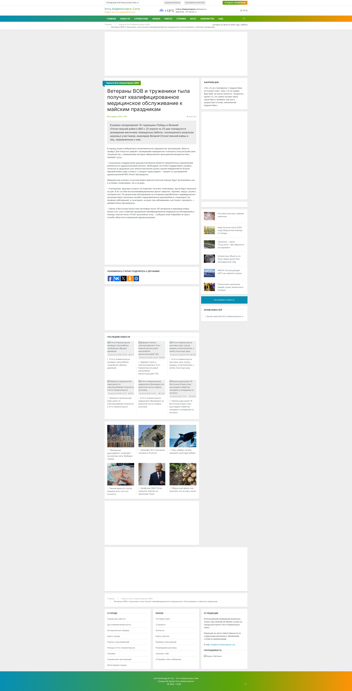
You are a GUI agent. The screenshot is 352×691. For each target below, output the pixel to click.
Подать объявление (235, 3)
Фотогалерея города (117, 665)
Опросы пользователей (118, 642)
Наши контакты (172, 3)
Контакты (160, 630)
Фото (193, 18)
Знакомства (207, 18)
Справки (181, 18)
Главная (111, 18)
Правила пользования (166, 642)
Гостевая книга (163, 619)
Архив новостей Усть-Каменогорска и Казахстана (226, 316)
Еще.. (221, 18)
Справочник (141, 18)
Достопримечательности (119, 624)
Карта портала (162, 636)
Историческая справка (118, 630)
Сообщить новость (225, 300)
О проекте (160, 624)
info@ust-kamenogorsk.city (223, 644)
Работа (168, 18)
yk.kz (119, 157)
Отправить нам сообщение (168, 659)
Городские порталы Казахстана (121, 3)
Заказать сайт (162, 653)
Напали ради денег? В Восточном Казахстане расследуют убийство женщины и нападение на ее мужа (181, 407)
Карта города (113, 636)
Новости (125, 18)
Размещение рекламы (166, 648)
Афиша (156, 18)
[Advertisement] (176, 54)
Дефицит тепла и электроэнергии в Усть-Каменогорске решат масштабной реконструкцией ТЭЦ (149, 368)
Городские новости (116, 619)
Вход (245, 10)
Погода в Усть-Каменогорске (121, 648)
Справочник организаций (119, 659)
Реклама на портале (194, 3)
